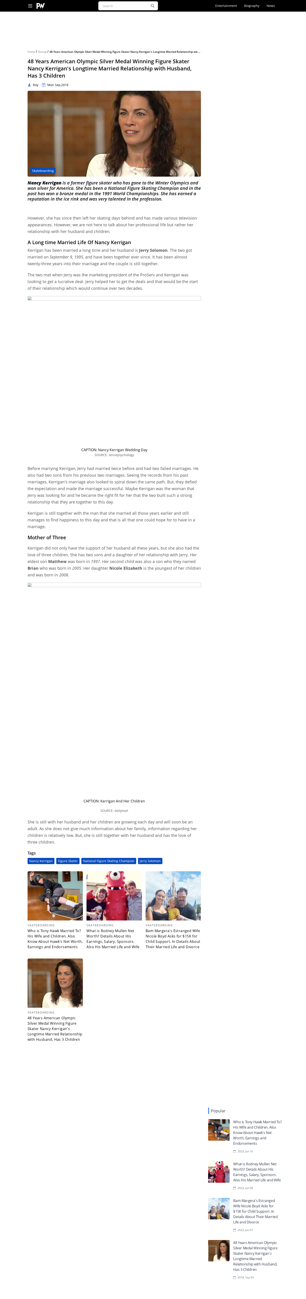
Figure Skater (68, 861)
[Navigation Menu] (30, 6)
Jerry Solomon (150, 861)
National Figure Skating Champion (108, 861)
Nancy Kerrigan (41, 861)
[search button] (152, 6)
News (271, 6)
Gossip (42, 52)
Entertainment (226, 6)
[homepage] (41, 6)
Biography (251, 6)
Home (32, 52)
